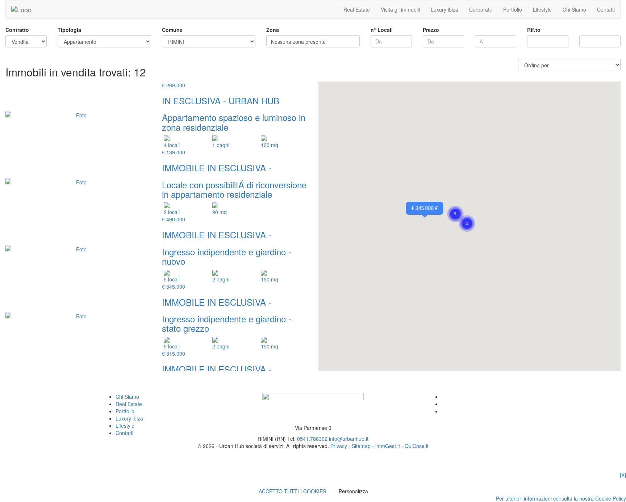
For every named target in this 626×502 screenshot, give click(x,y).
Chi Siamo (574, 9)
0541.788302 (312, 438)
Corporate (480, 9)
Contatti (606, 9)
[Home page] (21, 9)
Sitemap (361, 445)
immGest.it (387, 445)
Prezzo (431, 29)
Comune (172, 29)
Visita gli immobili (400, 9)
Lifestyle (542, 9)
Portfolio (512, 9)
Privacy (338, 445)
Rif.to (534, 29)
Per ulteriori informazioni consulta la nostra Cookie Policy (561, 498)
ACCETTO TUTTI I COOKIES (292, 491)
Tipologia (69, 29)
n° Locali (382, 29)
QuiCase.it (417, 445)
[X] (623, 474)
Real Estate (356, 9)
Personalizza (353, 491)
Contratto (17, 29)
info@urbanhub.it (348, 438)
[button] (467, 215)
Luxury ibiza (444, 9)
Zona (272, 29)
